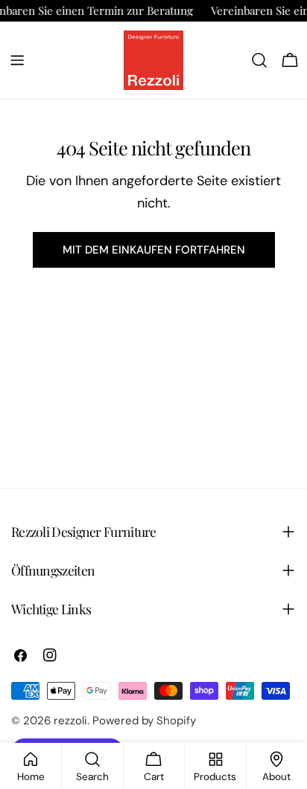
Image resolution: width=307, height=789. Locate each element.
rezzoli (70, 720)
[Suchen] (259, 60)
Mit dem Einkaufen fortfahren (154, 249)
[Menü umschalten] (17, 60)
